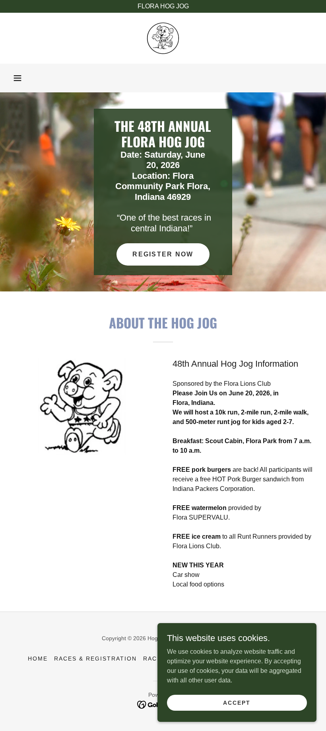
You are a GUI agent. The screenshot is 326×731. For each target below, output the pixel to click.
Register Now (162, 254)
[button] (17, 78)
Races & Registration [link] (95, 658)
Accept (236, 702)
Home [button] (38, 658)
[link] (163, 38)
